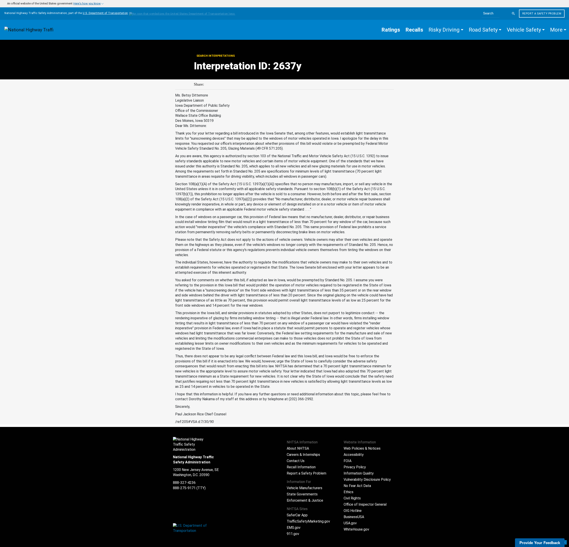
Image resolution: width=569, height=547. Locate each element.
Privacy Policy (355, 467)
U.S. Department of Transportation (105, 13)
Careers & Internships (303, 454)
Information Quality (359, 473)
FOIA (347, 461)
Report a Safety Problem (541, 13)
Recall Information (301, 467)
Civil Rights (352, 498)
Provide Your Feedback (539, 542)
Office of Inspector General (365, 504)
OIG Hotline (353, 511)
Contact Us (296, 461)
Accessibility (354, 454)
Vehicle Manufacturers (304, 488)
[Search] (513, 13)
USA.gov (350, 523)
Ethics (348, 492)
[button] (446, 29)
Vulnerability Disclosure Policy (367, 479)
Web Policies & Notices (362, 448)
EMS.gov (294, 527)
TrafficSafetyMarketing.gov (308, 521)
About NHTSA (298, 448)
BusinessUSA (354, 517)
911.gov (293, 534)
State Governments (302, 494)
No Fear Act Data (357, 486)
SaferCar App (297, 515)
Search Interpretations (215, 55)
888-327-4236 (184, 483)
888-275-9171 (184, 488)
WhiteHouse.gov (356, 529)
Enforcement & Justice (305, 500)
